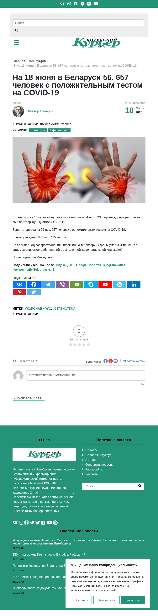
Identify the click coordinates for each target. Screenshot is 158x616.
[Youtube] (105, 284)
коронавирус (39, 308)
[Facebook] (34, 284)
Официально (59, 130)
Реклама (91, 474)
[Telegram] (48, 284)
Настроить (81, 600)
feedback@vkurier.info (56, 492)
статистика (65, 308)
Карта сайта (94, 469)
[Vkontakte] (19, 284)
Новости (91, 450)
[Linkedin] (133, 284)
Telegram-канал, (114, 265)
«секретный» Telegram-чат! (33, 269)
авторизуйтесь (135, 360)
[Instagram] (119, 284)
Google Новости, (89, 265)
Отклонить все (107, 600)
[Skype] (91, 284)
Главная (19, 61)
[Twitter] (34, 292)
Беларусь (38, 130)
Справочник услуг (98, 455)
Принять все (133, 600)
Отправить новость (99, 464)
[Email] (76, 284)
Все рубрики (38, 61)
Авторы (90, 459)
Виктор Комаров (41, 111)
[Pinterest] (19, 292)
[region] (108, 583)
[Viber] (62, 284)
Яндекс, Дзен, (65, 265)
